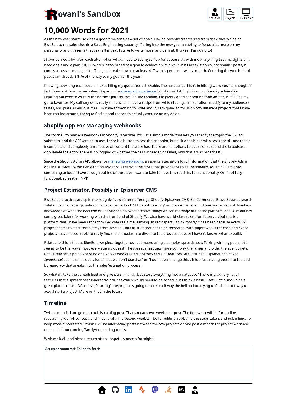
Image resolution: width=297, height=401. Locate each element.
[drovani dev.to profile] (182, 389)
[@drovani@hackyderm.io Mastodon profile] (155, 389)
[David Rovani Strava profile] (142, 389)
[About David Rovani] (195, 389)
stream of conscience (138, 91)
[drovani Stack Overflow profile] (168, 389)
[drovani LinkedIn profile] (128, 389)
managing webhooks (125, 161)
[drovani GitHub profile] (115, 389)
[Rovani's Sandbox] (102, 389)
